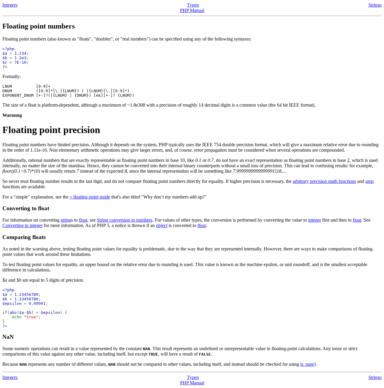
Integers (9, 5)
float (83, 220)
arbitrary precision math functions (324, 181)
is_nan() (308, 364)
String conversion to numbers (124, 220)
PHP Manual (192, 10)
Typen (193, 5)
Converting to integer (22, 225)
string (66, 220)
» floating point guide (90, 196)
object (161, 225)
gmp (369, 181)
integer (314, 220)
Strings (375, 5)
